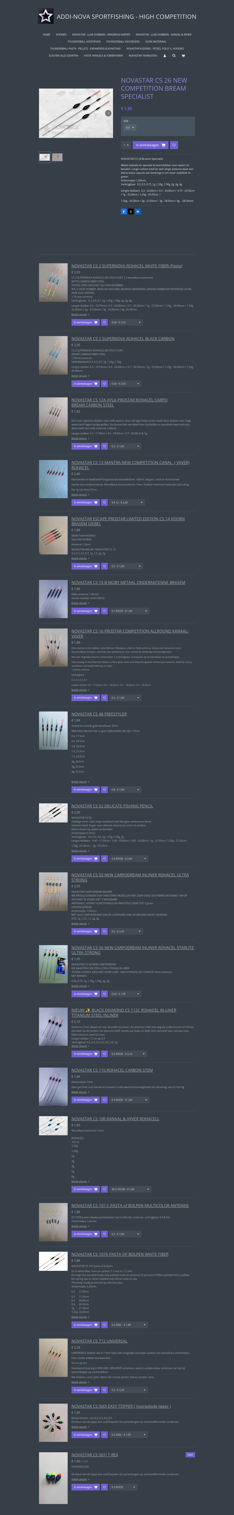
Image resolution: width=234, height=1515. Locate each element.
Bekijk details (79, 314)
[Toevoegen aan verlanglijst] (174, 145)
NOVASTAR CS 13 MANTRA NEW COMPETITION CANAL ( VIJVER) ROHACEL (130, 465)
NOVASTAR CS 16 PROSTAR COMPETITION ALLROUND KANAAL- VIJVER (130, 633)
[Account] (164, 55)
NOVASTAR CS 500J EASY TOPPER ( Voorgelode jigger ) (121, 1406)
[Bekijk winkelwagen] (183, 55)
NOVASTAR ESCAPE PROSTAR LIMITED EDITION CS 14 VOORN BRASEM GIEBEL (128, 521)
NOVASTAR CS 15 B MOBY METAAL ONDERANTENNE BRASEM (128, 582)
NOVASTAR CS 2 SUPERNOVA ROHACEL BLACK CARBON (122, 338)
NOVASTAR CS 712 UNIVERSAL (99, 1341)
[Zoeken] (174, 55)
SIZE (126, 121)
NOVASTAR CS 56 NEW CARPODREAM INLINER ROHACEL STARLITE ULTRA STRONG (132, 950)
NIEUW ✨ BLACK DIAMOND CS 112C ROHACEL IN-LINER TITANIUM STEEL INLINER (123, 1012)
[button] (44, 157)
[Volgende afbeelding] (108, 113)
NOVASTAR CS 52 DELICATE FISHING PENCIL (112, 805)
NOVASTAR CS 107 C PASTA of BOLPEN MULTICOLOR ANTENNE (130, 1205)
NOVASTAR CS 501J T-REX (94, 1454)
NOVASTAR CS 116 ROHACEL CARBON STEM (112, 1070)
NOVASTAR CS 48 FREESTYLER (99, 714)
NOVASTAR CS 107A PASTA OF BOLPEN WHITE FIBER (119, 1254)
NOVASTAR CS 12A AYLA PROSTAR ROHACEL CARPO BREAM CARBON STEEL (119, 402)
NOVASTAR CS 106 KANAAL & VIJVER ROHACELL (115, 1118)
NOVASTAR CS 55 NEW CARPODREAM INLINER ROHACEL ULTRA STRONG (130, 877)
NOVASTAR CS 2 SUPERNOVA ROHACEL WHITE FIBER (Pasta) (126, 265)
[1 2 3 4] (126, 145)
